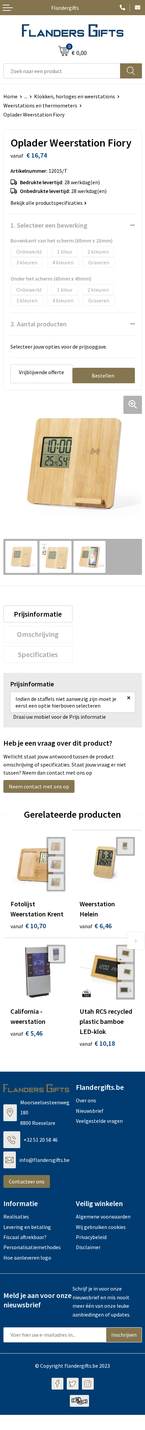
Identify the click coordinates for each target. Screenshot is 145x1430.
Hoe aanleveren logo (27, 1257)
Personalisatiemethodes (32, 1247)
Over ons (86, 1100)
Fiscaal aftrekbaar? (25, 1237)
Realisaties (16, 1216)
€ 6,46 (96, 925)
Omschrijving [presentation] (38, 634)
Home (10, 96)
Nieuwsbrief (90, 1110)
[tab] (38, 614)
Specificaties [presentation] (38, 654)
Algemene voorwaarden (103, 1216)
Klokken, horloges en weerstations (74, 96)
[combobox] (61, 70)
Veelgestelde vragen (99, 1120)
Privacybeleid (91, 1237)
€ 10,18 (97, 1043)
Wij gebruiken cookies (101, 1227)
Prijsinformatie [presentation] (38, 614)
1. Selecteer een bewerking (48, 225)
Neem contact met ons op (39, 786)
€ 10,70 (28, 925)
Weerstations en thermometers (40, 105)
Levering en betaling (27, 1227)
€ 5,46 (26, 1033)
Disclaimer (88, 1247)
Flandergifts (65, 7)
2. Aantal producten (38, 324)
